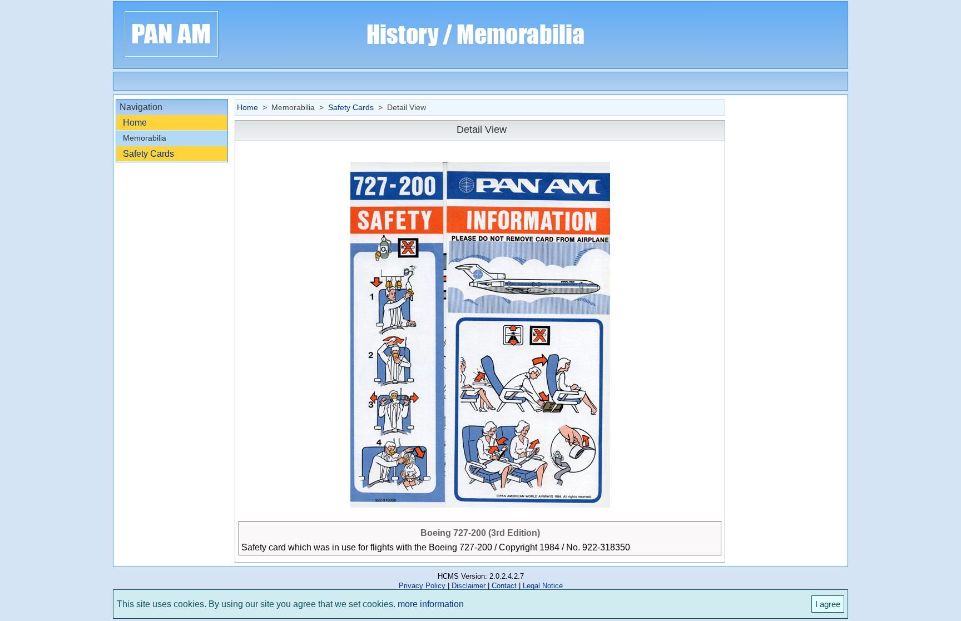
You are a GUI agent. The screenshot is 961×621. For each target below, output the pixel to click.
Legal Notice (543, 586)
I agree (827, 604)
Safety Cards (148, 153)
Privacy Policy (422, 586)
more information (431, 604)
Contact (504, 586)
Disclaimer (469, 586)
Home (135, 122)
